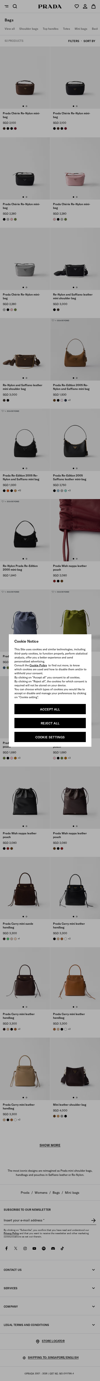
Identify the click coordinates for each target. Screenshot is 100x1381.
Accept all (50, 709)
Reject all (50, 723)
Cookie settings (50, 737)
